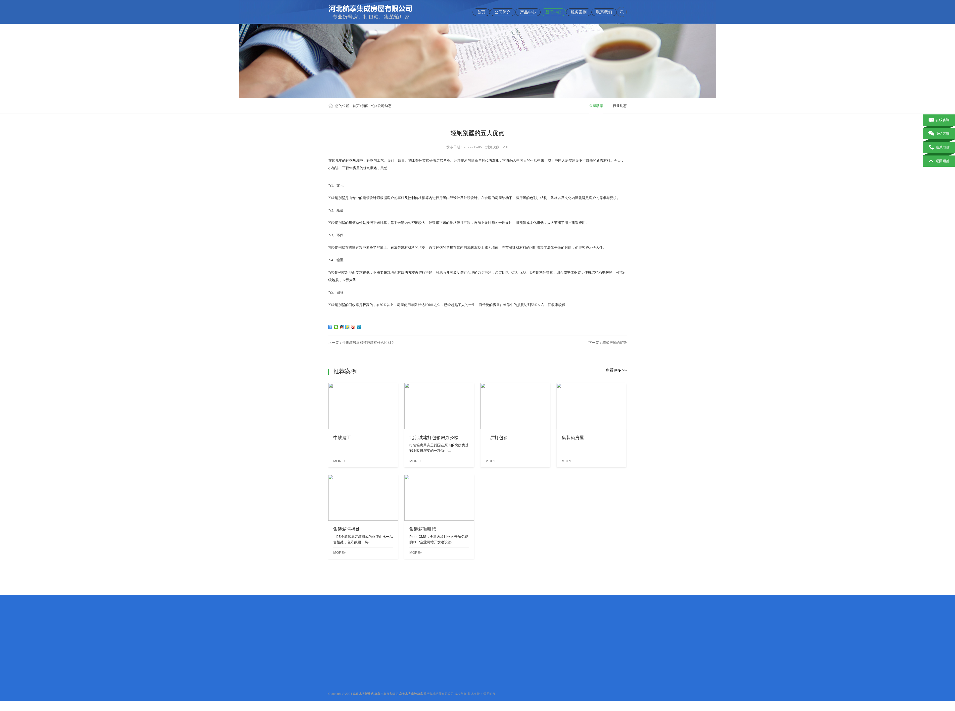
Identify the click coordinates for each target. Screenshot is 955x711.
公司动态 (384, 106)
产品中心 (528, 12)
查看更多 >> (616, 370)
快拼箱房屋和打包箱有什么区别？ (368, 343)
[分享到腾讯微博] (359, 327)
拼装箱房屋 (372, 685)
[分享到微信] (336, 327)
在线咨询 (943, 120)
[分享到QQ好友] (342, 327)
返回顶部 (943, 161)
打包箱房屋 (372, 665)
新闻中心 (553, 12)
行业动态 (620, 106)
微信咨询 (943, 134)
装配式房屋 (372, 672)
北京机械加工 (359, 631)
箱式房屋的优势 (614, 343)
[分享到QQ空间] (347, 327)
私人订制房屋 (374, 698)
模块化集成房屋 (375, 678)
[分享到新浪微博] (353, 327)
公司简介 (503, 12)
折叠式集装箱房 (375, 691)
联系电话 (943, 147)
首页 (481, 12)
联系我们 (604, 12)
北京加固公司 (411, 631)
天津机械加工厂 (386, 631)
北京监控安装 (436, 631)
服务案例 (579, 12)
